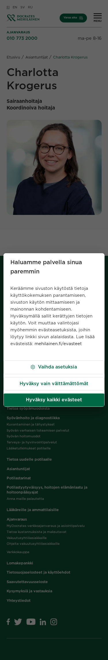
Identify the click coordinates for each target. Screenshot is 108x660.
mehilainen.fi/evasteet (58, 344)
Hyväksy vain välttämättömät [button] (54, 383)
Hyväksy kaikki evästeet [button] (54, 400)
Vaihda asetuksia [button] (57, 367)
